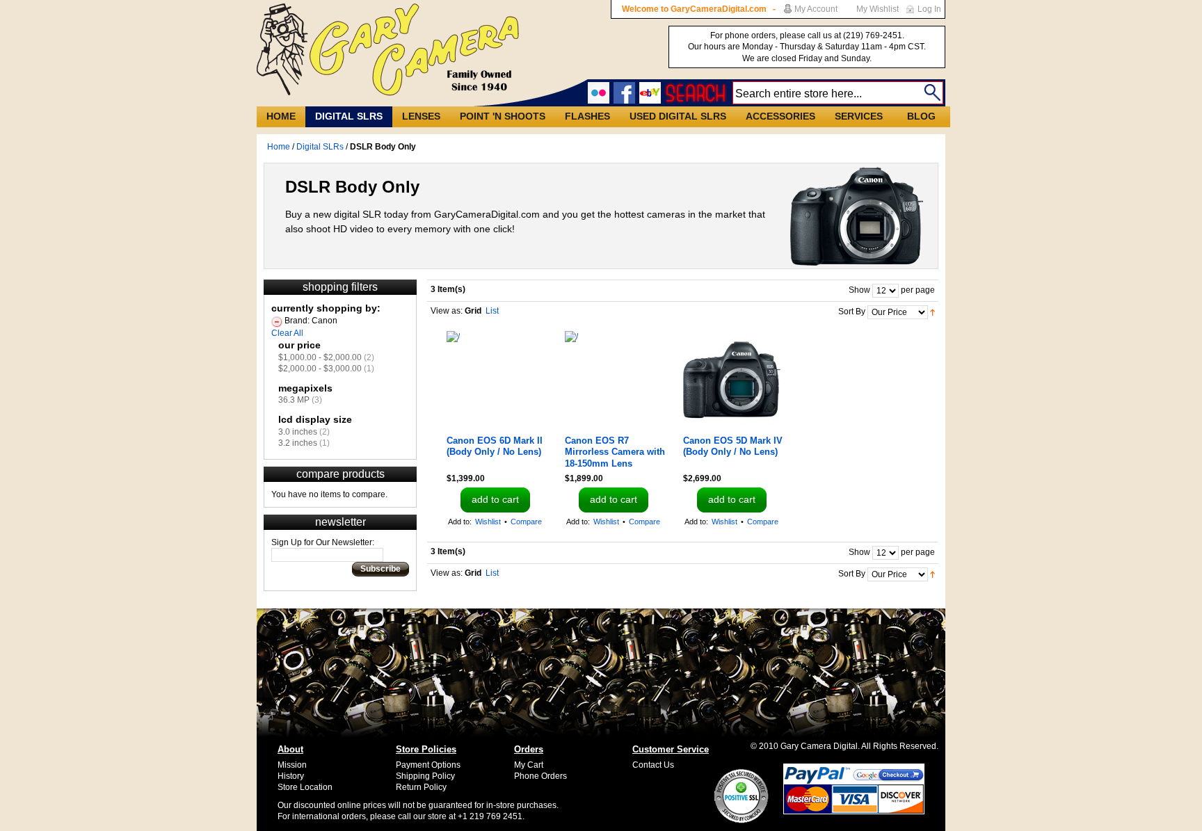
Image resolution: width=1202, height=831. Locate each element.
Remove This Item (276, 322)
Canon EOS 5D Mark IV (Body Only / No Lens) (733, 446)
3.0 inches (297, 432)
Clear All (287, 333)
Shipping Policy (425, 776)
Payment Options (428, 765)
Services (859, 116)
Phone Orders (540, 776)
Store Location (305, 787)
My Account (816, 9)
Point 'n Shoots (502, 116)
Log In (929, 9)
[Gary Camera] (388, 49)
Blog (921, 116)
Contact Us (653, 765)
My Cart (528, 765)
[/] (495, 379)
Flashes (587, 116)
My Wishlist (877, 9)
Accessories (780, 116)
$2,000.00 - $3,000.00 (320, 368)
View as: (447, 311)
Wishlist (488, 521)
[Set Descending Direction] (932, 311)
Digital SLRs (349, 116)
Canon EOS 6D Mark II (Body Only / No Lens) (495, 446)
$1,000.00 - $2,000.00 (320, 357)
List (492, 311)
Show (859, 290)
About (290, 749)
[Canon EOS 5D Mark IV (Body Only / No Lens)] (731, 379)
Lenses (421, 116)
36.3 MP (294, 400)
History (291, 776)
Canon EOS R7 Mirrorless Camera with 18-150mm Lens (615, 452)
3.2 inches (297, 443)
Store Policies (426, 749)
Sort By (851, 311)
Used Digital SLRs (678, 116)
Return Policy (421, 787)
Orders (528, 749)
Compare (526, 521)
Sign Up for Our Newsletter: (322, 542)
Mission (292, 765)
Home (281, 116)
